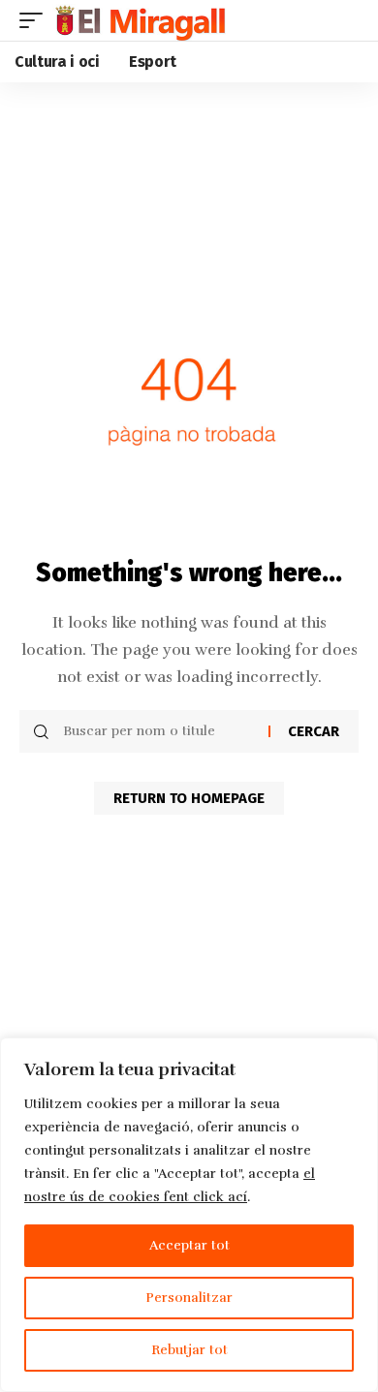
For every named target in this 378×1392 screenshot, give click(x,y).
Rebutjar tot (189, 1350)
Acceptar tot (189, 1245)
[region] (189, 1214)
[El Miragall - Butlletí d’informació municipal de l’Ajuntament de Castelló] (139, 20)
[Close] (357, 1054)
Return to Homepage (189, 798)
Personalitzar (189, 1297)
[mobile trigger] (35, 20)
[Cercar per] (158, 731)
